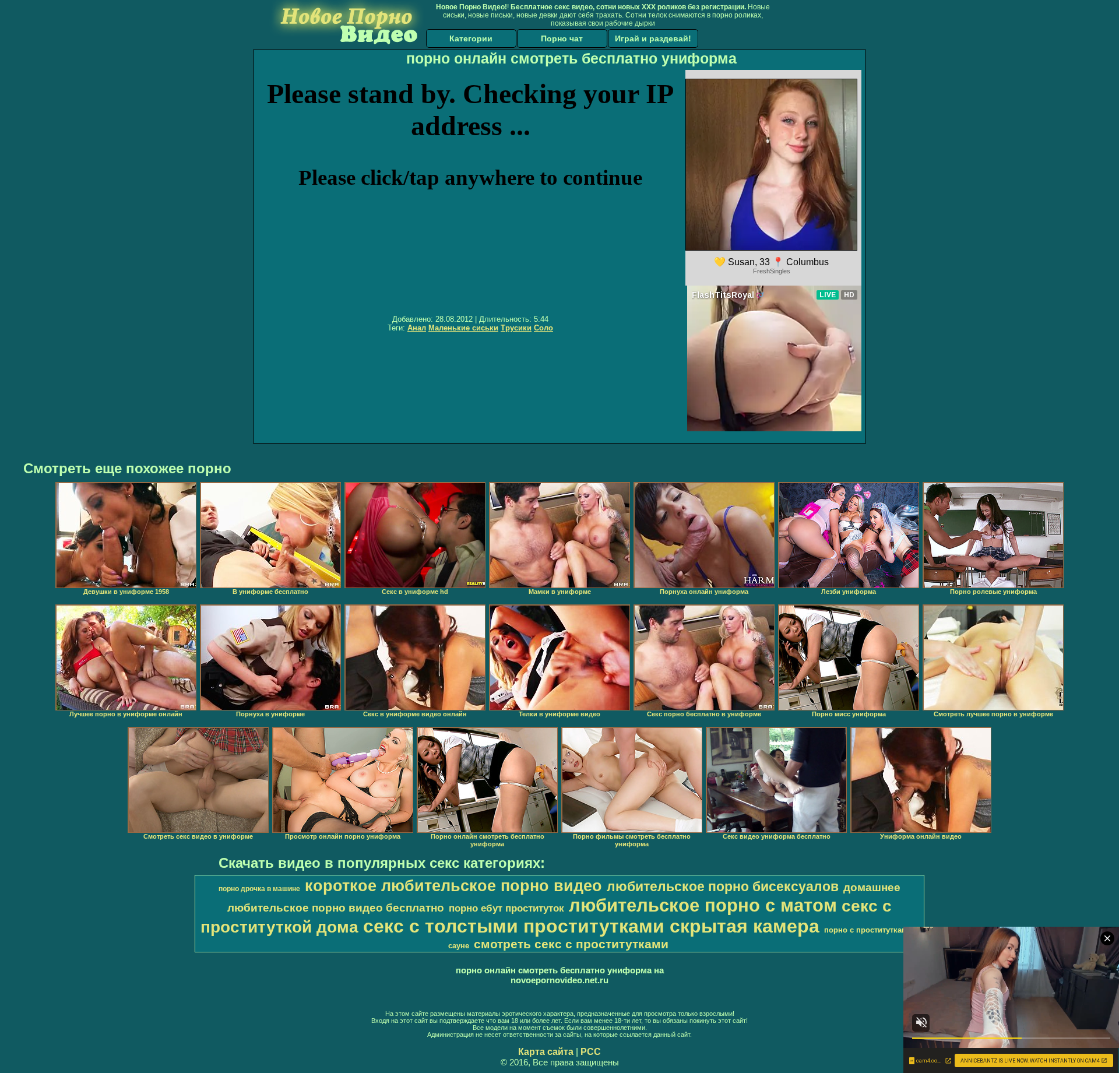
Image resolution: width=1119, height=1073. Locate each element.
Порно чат (562, 38)
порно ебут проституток (506, 908)
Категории (470, 38)
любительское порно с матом (703, 905)
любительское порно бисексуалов (723, 886)
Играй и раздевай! (653, 38)
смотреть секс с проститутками (571, 944)
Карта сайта (545, 1052)
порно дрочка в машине (259, 889)
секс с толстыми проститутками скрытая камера (591, 926)
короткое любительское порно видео (453, 886)
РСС (590, 1052)
